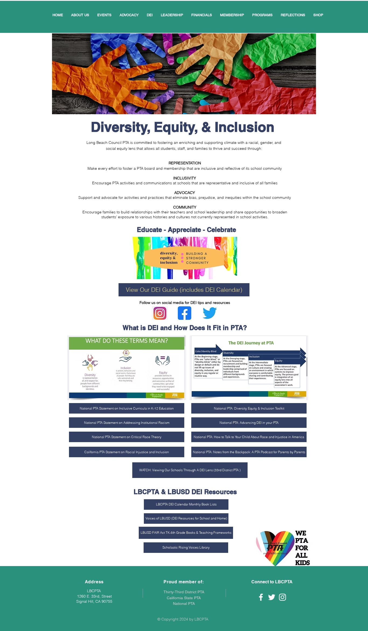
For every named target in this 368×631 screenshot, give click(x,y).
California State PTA (184, 598)
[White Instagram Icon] (282, 597)
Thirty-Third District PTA (184, 592)
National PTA (184, 603)
